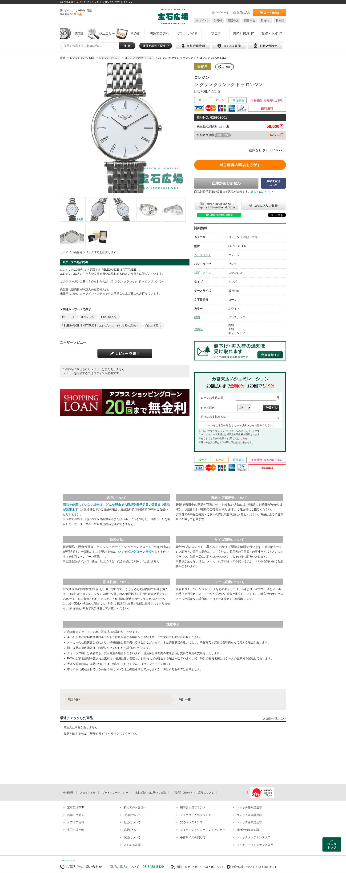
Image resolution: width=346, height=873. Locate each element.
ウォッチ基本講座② (249, 815)
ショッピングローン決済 (135, 551)
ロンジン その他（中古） (244, 237)
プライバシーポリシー (115, 792)
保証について (132, 837)
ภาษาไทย (202, 20)
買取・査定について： (190, 867)
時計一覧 (185, 699)
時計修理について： (245, 867)
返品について (132, 830)
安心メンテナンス (191, 822)
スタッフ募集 (88, 792)
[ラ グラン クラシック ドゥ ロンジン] (72, 209)
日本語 (280, 20)
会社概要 (68, 792)
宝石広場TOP (75, 807)
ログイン (99, 373)
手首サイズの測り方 (192, 837)
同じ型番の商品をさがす (240, 165)
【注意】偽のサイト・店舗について (193, 792)
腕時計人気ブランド (192, 807)
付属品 (198, 329)
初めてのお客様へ (135, 807)
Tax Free (223, 135)
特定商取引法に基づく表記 (150, 792)
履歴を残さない (276, 718)
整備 (197, 317)
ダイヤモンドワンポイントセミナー (202, 830)
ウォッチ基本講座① (249, 807)
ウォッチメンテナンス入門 (253, 837)
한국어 (217, 20)
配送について (132, 822)
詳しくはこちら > (262, 191)
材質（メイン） (204, 272)
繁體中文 (233, 20)
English (265, 20)
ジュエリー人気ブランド (195, 815)
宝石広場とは (75, 830)
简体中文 (249, 20)
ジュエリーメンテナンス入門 (255, 845)
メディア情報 (75, 822)
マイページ (222, 12)
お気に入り (244, 12)
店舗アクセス (75, 815)
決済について (132, 815)
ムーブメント (202, 255)
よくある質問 (132, 845)
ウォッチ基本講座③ (249, 822)
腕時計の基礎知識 (248, 830)
